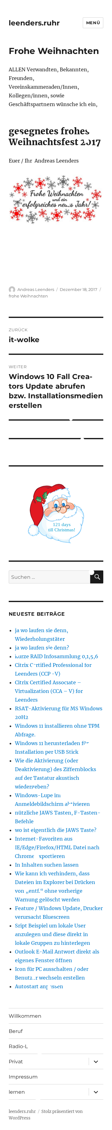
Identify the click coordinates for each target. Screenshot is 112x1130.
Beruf (15, 1031)
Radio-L (18, 1046)
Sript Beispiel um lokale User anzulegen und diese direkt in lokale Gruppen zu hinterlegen (52, 934)
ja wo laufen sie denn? (42, 648)
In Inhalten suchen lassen (47, 865)
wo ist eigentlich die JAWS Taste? (55, 830)
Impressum (23, 1077)
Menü (93, 22)
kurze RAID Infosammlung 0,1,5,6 (56, 656)
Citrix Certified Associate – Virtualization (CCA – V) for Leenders (49, 691)
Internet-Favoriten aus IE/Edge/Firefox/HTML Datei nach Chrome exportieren (57, 847)
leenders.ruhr (34, 23)
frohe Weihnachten (28, 295)
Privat (16, 1062)
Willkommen (25, 1016)
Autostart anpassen (39, 986)
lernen (17, 1092)
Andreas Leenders (35, 289)
